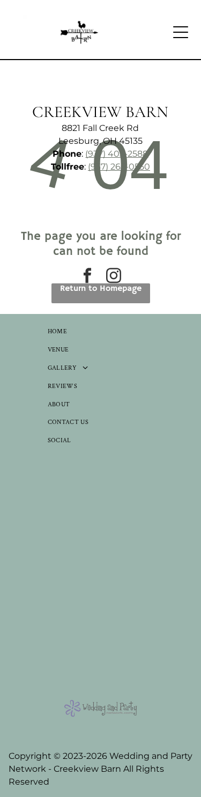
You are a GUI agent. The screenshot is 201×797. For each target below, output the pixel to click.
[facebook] (87, 277)
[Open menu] (180, 32)
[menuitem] (101, 332)
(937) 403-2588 (116, 154)
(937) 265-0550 (119, 167)
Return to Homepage (101, 288)
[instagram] (113, 277)
